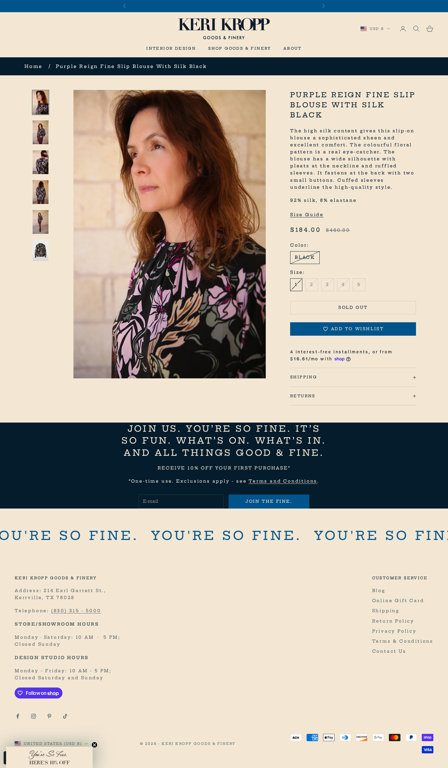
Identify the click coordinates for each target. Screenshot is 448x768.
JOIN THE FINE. (269, 501)
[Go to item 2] (40, 132)
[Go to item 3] (40, 162)
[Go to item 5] (40, 221)
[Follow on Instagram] (33, 716)
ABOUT (292, 48)
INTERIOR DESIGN (171, 48)
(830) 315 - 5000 (76, 610)
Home (33, 66)
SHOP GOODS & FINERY (239, 48)
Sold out (353, 307)
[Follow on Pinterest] (49, 716)
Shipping (386, 610)
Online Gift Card (398, 600)
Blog (379, 590)
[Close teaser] (94, 745)
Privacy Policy (394, 631)
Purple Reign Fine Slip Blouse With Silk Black (131, 66)
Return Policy (393, 621)
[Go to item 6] (40, 250)
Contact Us (389, 651)
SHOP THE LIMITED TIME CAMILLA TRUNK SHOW (224, 6)
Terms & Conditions (402, 641)
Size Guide (307, 214)
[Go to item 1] (40, 102)
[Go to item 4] (40, 192)
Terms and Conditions (283, 481)
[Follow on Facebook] (18, 716)
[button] (49, 757)
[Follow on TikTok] (65, 716)
